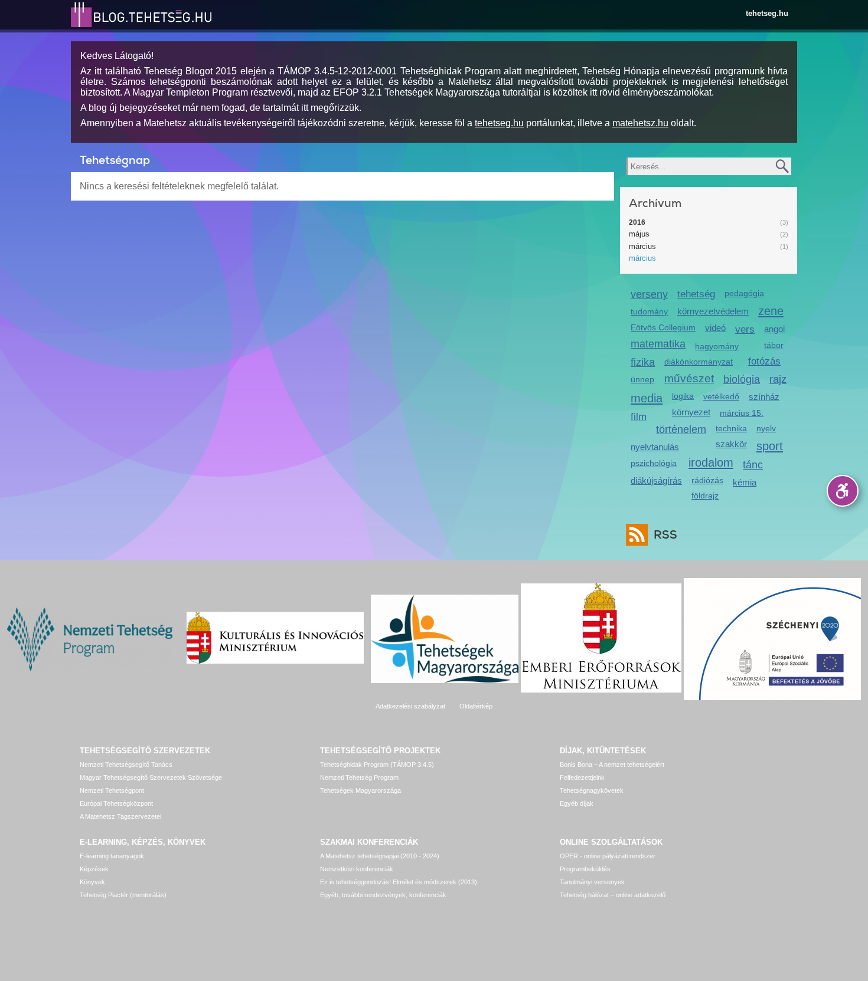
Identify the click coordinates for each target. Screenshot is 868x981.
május (639, 233)
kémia (744, 482)
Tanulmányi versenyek (592, 881)
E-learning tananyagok (112, 855)
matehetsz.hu (640, 123)
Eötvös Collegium (663, 327)
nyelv (766, 428)
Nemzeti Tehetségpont (112, 790)
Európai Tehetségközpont (116, 803)
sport (769, 445)
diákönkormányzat (698, 361)
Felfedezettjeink (582, 777)
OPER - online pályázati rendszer (607, 855)
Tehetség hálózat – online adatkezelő (612, 894)
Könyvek (92, 881)
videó (715, 328)
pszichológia (654, 463)
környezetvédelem (713, 311)
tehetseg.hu (767, 13)
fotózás (764, 361)
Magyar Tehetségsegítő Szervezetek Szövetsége (151, 777)
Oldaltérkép (475, 706)
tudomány (649, 311)
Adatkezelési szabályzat (410, 706)
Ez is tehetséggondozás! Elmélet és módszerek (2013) (398, 881)
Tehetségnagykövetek (592, 790)
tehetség (696, 294)
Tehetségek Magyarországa (360, 790)
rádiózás (707, 480)
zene (771, 310)
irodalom (710, 462)
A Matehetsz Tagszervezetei (120, 816)
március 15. (741, 413)
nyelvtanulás (655, 447)
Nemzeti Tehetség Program (359, 777)
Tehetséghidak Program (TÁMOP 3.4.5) (377, 764)
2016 (637, 222)
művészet (689, 378)
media (647, 398)
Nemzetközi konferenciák (356, 868)
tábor (774, 345)
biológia (741, 379)
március (642, 246)
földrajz (705, 495)
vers (745, 329)
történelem (681, 429)
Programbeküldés (585, 868)
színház (764, 397)
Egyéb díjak (576, 803)
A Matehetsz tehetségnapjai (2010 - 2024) (379, 855)
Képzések (94, 868)
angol (774, 329)
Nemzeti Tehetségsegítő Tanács (126, 764)
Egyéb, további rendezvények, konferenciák (383, 894)
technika (731, 428)
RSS (665, 534)
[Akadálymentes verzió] (843, 491)
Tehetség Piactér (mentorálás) (123, 894)
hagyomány (717, 346)
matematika (658, 344)
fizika (643, 362)
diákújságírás (656, 480)
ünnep (642, 379)
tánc (753, 465)
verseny (649, 294)
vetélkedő (721, 396)
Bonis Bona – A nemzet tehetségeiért (612, 764)
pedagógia (744, 293)
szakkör (731, 444)
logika (683, 396)
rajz (778, 379)
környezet (691, 412)
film (639, 416)
